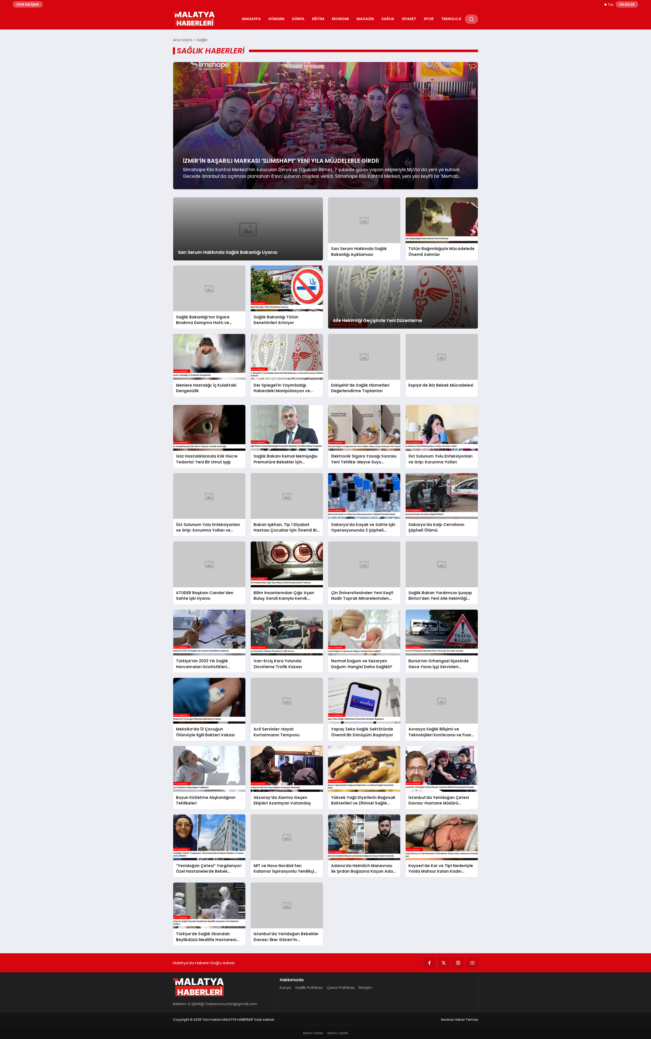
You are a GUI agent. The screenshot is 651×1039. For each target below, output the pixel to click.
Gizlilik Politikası (309, 987)
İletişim (365, 987)
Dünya (298, 18)
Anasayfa (251, 18)
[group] (325, 125)
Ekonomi (340, 18)
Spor (429, 18)
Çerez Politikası (341, 987)
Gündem (276, 18)
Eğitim (318, 18)
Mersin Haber (313, 1033)
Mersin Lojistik (338, 1033)
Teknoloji (451, 18)
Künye (285, 987)
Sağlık (387, 18)
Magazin (365, 18)
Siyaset (409, 18)
